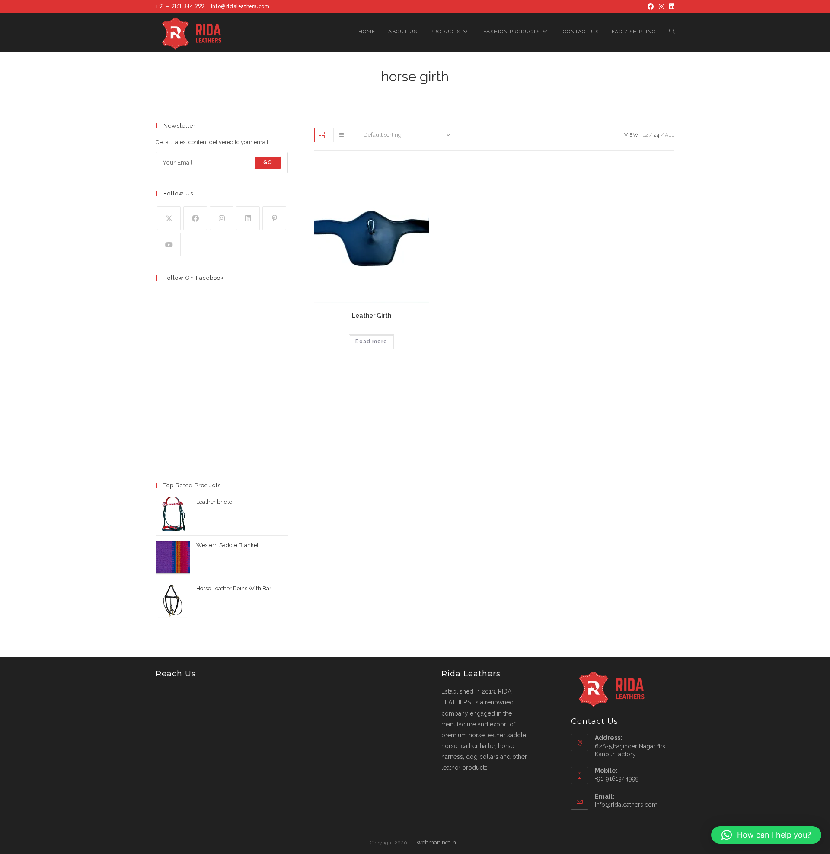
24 (656, 135)
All (669, 135)
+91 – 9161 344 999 (180, 6)
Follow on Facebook (193, 278)
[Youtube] (169, 244)
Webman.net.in (436, 842)
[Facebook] (650, 6)
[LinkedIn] (670, 6)
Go (267, 163)
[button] (766, 835)
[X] (169, 218)
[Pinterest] (274, 218)
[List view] (340, 135)
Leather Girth (371, 315)
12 (645, 135)
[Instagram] (661, 6)
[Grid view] (321, 135)
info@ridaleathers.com (240, 6)
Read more (371, 342)
